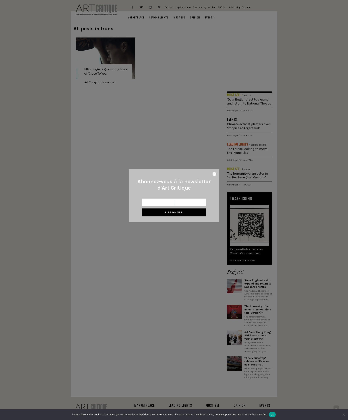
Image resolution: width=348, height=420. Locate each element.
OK (272, 414)
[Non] (343, 414)
